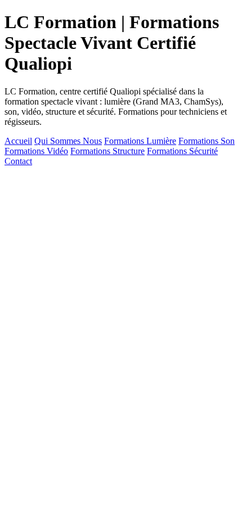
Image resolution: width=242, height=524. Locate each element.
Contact (18, 161)
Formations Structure (107, 151)
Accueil (18, 141)
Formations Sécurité (182, 151)
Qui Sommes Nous (68, 141)
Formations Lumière (140, 141)
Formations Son (206, 141)
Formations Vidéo (36, 151)
